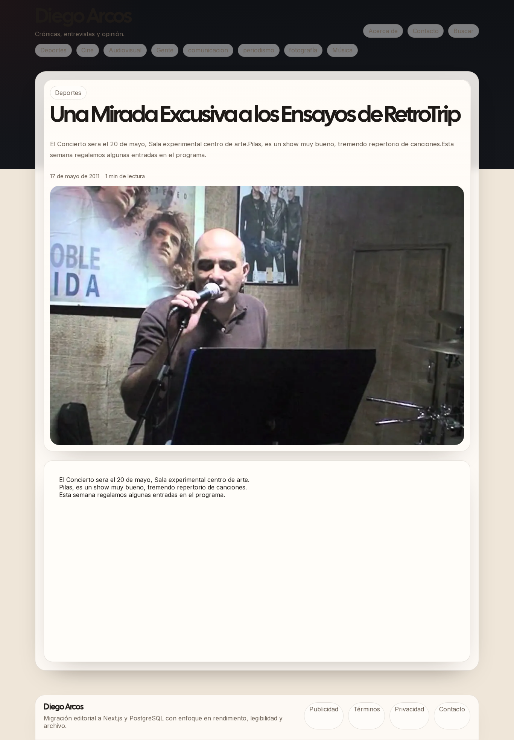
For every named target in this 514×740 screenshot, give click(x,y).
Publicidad (323, 709)
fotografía (303, 50)
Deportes (53, 50)
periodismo (258, 50)
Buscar (463, 31)
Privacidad (409, 709)
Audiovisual (125, 50)
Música (342, 50)
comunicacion (208, 50)
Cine (87, 50)
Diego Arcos (83, 17)
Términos (366, 709)
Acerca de (383, 31)
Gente (165, 50)
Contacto (426, 31)
